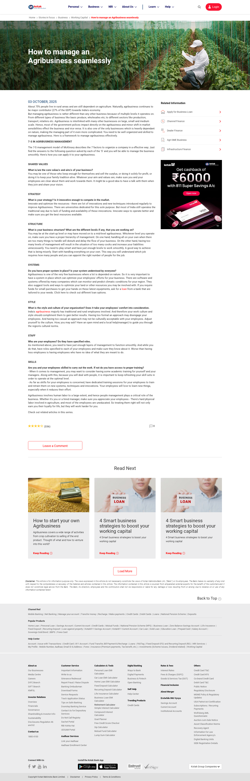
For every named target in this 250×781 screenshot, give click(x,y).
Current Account (82, 625)
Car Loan (143, 629)
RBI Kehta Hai (67, 725)
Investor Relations (37, 697)
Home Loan (33, 625)
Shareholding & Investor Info (41, 714)
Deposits (192, 614)
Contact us (33, 731)
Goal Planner (100, 719)
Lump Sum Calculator (104, 735)
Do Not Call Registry (70, 717)
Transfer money (88, 614)
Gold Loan (155, 629)
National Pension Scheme (173, 614)
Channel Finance (176, 121)
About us (32, 665)
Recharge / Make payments (111, 614)
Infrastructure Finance (179, 149)
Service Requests (69, 694)
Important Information (71, 670)
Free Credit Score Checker (106, 723)
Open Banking (134, 682)
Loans (156, 614)
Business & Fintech (137, 678)
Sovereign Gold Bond (38, 632)
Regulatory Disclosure (204, 690)
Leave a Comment (55, 446)
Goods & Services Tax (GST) (174, 678)
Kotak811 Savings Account (98, 629)
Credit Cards (132, 614)
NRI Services (199, 643)
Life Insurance (208, 625)
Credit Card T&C (201, 670)
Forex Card (62, 632)
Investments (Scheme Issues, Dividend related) (162, 647)
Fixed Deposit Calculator (106, 685)
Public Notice (200, 686)
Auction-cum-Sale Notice (206, 720)
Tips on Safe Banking (71, 702)
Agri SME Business (177, 140)
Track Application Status (73, 698)
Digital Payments (136, 674)
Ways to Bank (134, 670)
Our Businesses (35, 670)
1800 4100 (33, 736)
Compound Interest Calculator (103, 714)
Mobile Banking (35, 614)
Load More (125, 571)
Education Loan (168, 629)
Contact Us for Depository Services (73, 712)
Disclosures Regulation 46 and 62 (40, 723)
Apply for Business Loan (180, 112)
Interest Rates (167, 670)
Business (63, 17)
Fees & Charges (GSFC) (172, 674)
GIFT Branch (34, 686)
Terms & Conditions (112, 777)
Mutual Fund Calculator (105, 731)
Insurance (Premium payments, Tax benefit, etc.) (114, 647)
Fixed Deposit (34, 629)
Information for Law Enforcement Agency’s (204, 733)
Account (32, 643)
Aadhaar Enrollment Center (74, 745)
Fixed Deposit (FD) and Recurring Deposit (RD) (168, 643)
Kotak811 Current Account (125, 629)
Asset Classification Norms (207, 724)
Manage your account (68, 614)
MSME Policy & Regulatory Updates (206, 696)
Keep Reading (41, 553)
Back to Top (207, 598)
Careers (32, 678)
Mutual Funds (112, 625)
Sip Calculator (101, 727)
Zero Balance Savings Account (184, 625)
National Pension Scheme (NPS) (136, 625)
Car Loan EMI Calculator (105, 677)
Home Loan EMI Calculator (107, 681)
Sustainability (34, 718)
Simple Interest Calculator (106, 708)
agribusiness (43, 311)
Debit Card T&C (201, 682)
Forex (86, 647)
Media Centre (34, 674)
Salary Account (199, 629)
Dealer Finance (174, 130)
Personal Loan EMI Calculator (103, 672)
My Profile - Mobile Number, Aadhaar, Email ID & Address (55, 647)
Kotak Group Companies (204, 766)
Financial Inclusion (170, 685)
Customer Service (70, 665)
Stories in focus (47, 17)
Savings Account (65, 625)
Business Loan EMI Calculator (103, 699)
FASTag (140, 643)
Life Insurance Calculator (106, 693)
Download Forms (69, 690)
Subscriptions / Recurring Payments (206, 707)
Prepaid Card (184, 629)
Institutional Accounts (171, 711)
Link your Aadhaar (69, 741)
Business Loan (161, 625)
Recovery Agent (201, 728)
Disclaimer (75, 777)
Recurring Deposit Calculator (108, 689)
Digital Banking (135, 665)
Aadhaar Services (70, 736)
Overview (32, 702)
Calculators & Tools (103, 665)
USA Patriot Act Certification (207, 701)
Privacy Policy (91, 777)
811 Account (82, 643)
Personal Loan (48, 625)
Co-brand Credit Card (204, 678)
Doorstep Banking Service (73, 706)
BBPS (52, 632)
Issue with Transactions (49, 643)
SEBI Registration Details (206, 743)
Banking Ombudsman (71, 686)
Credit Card (68, 643)
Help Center (133, 694)
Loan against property (72, 629)
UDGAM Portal (68, 729)
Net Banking (50, 614)
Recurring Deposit (51, 629)
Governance (34, 710)
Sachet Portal (67, 721)
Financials (33, 706)
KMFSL (31, 690)
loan (124, 289)
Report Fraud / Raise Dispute (75, 682)
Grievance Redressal (71, 678)
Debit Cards (145, 614)
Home (32, 17)
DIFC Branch (34, 682)
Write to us (66, 674)
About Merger (167, 691)
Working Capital (194, 647)
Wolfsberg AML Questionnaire (201, 714)
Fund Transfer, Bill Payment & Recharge (108, 643)
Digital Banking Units (204, 739)
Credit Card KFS (201, 674)
